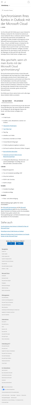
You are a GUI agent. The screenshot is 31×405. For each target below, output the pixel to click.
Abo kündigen (13, 395)
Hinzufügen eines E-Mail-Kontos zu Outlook (12, 231)
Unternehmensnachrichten (7, 375)
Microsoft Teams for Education (7, 302)
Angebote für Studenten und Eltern (8, 312)
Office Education (5, 307)
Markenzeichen (14, 397)
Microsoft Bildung (5, 297)
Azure (3, 326)
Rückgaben (4, 283)
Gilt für (3, 27)
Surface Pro (4, 251)
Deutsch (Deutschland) (8, 386)
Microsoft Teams (5, 336)
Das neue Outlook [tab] (7, 101)
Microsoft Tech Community (7, 353)
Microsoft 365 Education (6, 304)
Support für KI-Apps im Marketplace (8, 350)
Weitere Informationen (6, 290)
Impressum (18, 395)
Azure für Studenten (5, 314)
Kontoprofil (4, 275)
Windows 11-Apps (5, 268)
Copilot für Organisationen (7, 258)
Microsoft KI (4, 321)
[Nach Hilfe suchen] (5, 2)
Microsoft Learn (5, 348)
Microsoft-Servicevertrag (9, 207)
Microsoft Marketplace (6, 355)
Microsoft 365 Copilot (6, 334)
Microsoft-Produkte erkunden (7, 266)
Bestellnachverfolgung (6, 285)
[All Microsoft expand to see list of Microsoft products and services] (2, 2)
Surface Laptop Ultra (5, 256)
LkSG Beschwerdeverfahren (7, 382)
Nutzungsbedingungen (6, 397)
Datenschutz (23, 395)
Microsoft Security (5, 324)
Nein (19, 243)
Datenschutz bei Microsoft (6, 377)
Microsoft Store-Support (6, 280)
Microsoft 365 (4, 263)
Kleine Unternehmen (5, 338)
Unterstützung (4, 5)
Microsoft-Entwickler (5, 346)
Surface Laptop (4, 253)
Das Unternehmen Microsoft (7, 372)
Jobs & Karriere (4, 370)
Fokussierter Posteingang (9, 125)
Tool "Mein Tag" (7, 129)
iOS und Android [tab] (18, 101)
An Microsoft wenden (6, 395)
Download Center (5, 278)
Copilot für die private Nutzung (7, 261)
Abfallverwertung (5, 288)
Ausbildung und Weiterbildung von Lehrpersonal (10, 309)
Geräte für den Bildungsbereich (7, 299)
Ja (11, 243)
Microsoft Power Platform (6, 358)
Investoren (4, 380)
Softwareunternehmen (6, 360)
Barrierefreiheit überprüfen (10, 151)
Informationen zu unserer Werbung (8, 400)
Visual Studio (4, 363)
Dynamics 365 (4, 329)
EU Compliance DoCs (19, 400)
